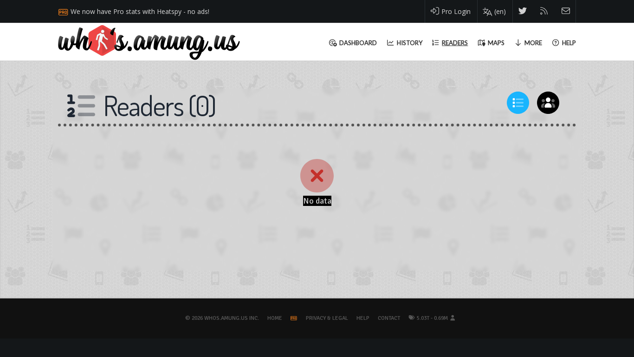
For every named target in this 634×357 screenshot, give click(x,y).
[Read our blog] (544, 11)
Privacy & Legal (327, 318)
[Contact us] (566, 11)
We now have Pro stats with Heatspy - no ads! (140, 11)
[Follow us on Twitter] (523, 11)
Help (362, 318)
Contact (389, 318)
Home (274, 318)
